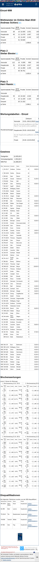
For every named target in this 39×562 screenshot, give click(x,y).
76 (14, 84)
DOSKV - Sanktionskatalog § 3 (32, 505)
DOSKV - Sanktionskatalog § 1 (32, 510)
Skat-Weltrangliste (31, 547)
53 (17, 54)
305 (19, 23)
